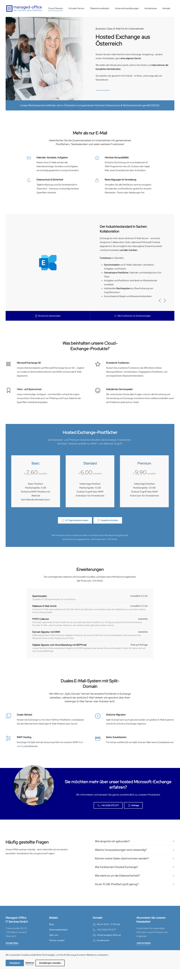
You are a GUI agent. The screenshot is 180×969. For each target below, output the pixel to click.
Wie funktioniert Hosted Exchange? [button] (116, 867)
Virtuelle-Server (76, 8)
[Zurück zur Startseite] (24, 8)
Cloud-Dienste (55, 8)
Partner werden (57, 940)
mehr (49, 612)
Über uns (53, 935)
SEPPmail (48, 651)
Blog (51, 924)
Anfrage (135, 805)
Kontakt (166, 8)
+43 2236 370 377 (110, 805)
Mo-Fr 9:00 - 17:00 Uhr (108, 924)
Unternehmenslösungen (127, 8)
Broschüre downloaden (49, 315)
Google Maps (12, 943)
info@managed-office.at (109, 935)
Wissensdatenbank (58, 929)
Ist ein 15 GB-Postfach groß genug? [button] (117, 884)
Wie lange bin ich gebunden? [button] (112, 841)
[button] (159, 300)
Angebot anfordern (109, 520)
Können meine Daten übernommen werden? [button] (122, 858)
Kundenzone (151, 8)
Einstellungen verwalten (50, 963)
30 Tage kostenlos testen (76, 520)
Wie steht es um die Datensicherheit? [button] (117, 875)
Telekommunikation (99, 8)
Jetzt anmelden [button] (143, 943)
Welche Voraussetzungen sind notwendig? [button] (121, 850)
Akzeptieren (14, 963)
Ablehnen (29, 962)
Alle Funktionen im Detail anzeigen (134, 315)
